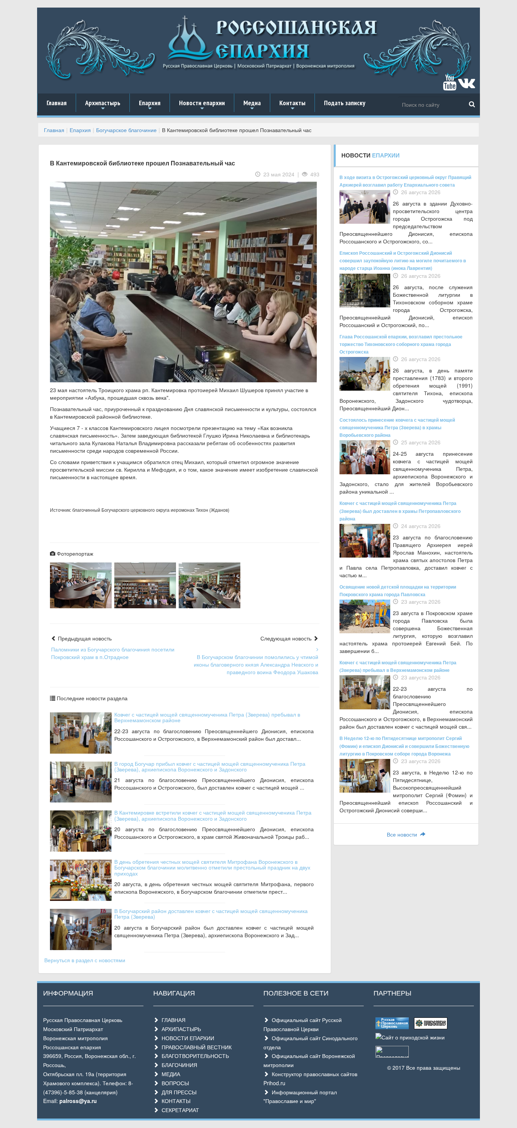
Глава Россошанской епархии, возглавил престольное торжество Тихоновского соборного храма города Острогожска (400, 344)
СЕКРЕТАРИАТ (179, 1110)
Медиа (252, 105)
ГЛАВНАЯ (172, 1020)
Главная (57, 102)
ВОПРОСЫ (174, 1083)
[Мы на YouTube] (449, 86)
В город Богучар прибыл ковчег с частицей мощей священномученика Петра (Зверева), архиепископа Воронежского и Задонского (209, 766)
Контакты (292, 105)
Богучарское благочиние (126, 130)
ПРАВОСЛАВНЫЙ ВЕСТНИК (195, 1047)
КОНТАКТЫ (174, 1101)
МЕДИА (169, 1074)
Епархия (149, 105)
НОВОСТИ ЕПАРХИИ (186, 1038)
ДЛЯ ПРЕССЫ (177, 1092)
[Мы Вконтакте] (466, 86)
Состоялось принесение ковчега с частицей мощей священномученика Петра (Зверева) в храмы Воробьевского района (397, 427)
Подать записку (344, 102)
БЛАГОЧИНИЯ (178, 1065)
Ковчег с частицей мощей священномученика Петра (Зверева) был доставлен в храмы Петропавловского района (400, 511)
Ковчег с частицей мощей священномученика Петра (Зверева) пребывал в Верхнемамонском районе (207, 717)
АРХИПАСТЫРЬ (180, 1029)
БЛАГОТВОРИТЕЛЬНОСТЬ (194, 1055)
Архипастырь (102, 105)
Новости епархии (202, 105)
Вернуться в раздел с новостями (84, 960)
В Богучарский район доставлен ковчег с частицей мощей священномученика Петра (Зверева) (211, 913)
